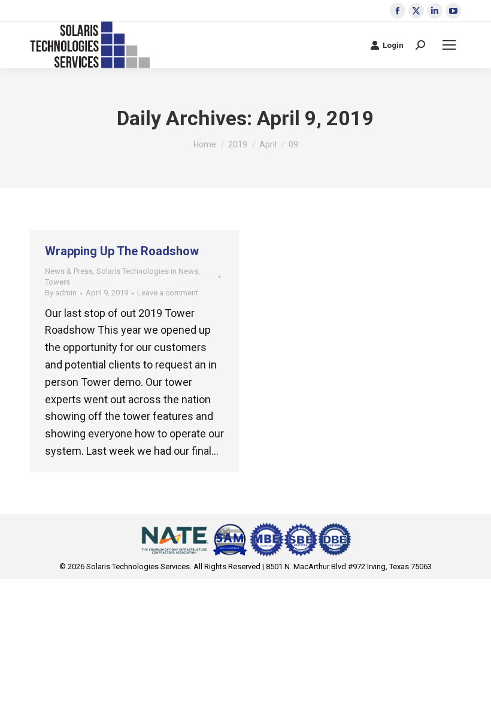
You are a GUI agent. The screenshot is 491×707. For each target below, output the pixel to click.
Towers (57, 281)
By (61, 292)
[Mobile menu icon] (449, 45)
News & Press (69, 271)
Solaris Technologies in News (147, 271)
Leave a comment (167, 292)
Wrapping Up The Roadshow (122, 251)
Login (393, 45)
